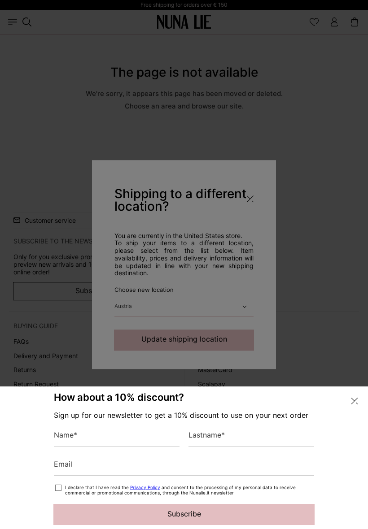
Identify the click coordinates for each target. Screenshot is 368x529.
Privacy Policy (145, 487)
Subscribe (184, 513)
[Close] (354, 401)
